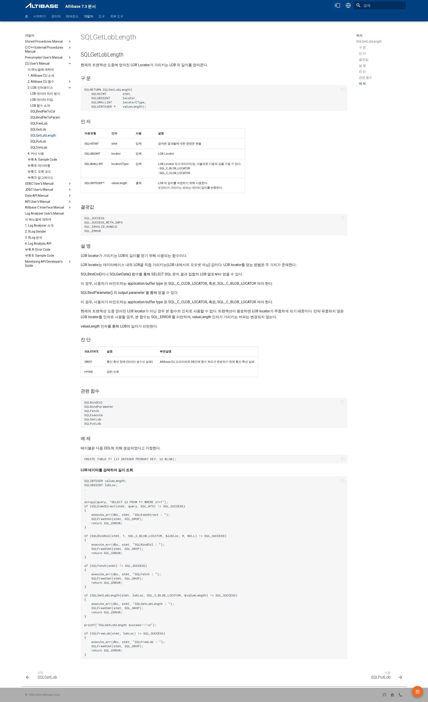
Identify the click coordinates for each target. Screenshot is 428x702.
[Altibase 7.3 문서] (41, 5)
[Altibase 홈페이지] (392, 694)
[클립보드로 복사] (343, 89)
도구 (102, 16)
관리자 (56, 16)
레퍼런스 (72, 16)
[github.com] (384, 694)
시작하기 (39, 16)
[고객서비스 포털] (400, 694)
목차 (359, 35)
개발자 (88, 16)
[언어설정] (348, 5)
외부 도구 (116, 16)
